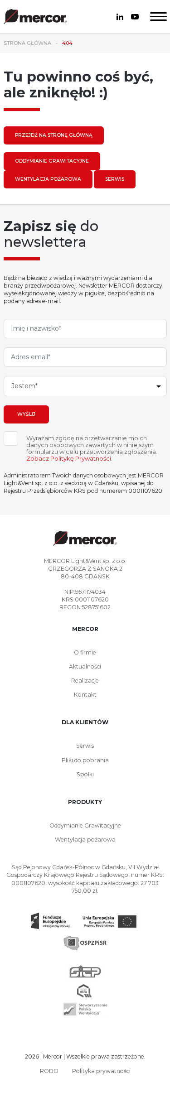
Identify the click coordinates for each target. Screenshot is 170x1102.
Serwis (114, 179)
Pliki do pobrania (85, 760)
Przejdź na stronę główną (53, 135)
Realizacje (85, 680)
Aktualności (85, 666)
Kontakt (85, 694)
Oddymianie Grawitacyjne (52, 161)
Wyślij (26, 414)
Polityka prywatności (101, 1071)
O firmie (85, 652)
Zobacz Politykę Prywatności (68, 458)
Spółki (85, 774)
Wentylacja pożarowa (48, 179)
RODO (49, 1071)
